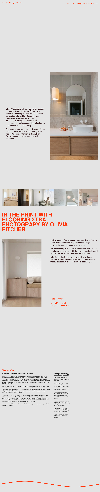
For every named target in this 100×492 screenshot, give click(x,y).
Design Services (83, 3)
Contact (94, 3)
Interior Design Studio (12, 3)
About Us (70, 3)
